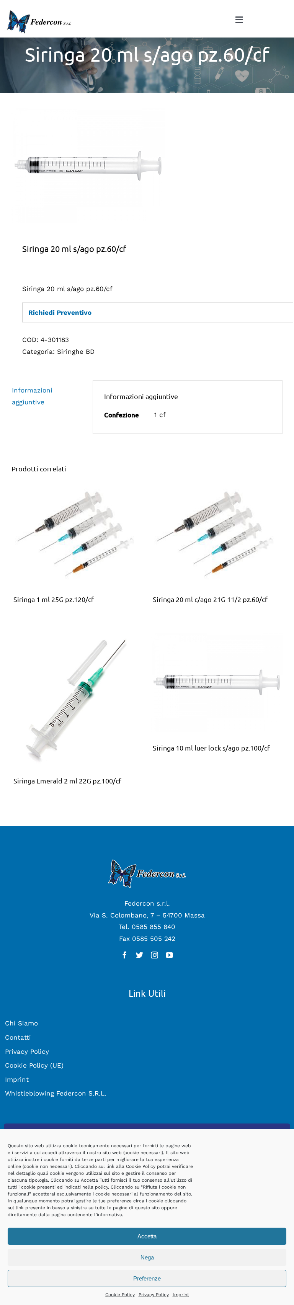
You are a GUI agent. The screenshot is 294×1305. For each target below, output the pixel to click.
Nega (147, 1257)
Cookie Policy (120, 1294)
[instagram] (154, 954)
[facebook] (124, 954)
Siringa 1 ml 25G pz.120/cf (53, 599)
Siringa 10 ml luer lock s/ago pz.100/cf (211, 748)
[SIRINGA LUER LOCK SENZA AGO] (147, 165)
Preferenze (147, 1278)
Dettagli (77, 535)
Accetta (147, 1236)
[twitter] (139, 954)
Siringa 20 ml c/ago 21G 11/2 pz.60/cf (210, 599)
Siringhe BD (76, 351)
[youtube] (169, 954)
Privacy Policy (154, 1294)
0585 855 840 (153, 927)
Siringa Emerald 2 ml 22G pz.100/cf (67, 781)
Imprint (181, 1294)
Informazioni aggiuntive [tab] (32, 396)
